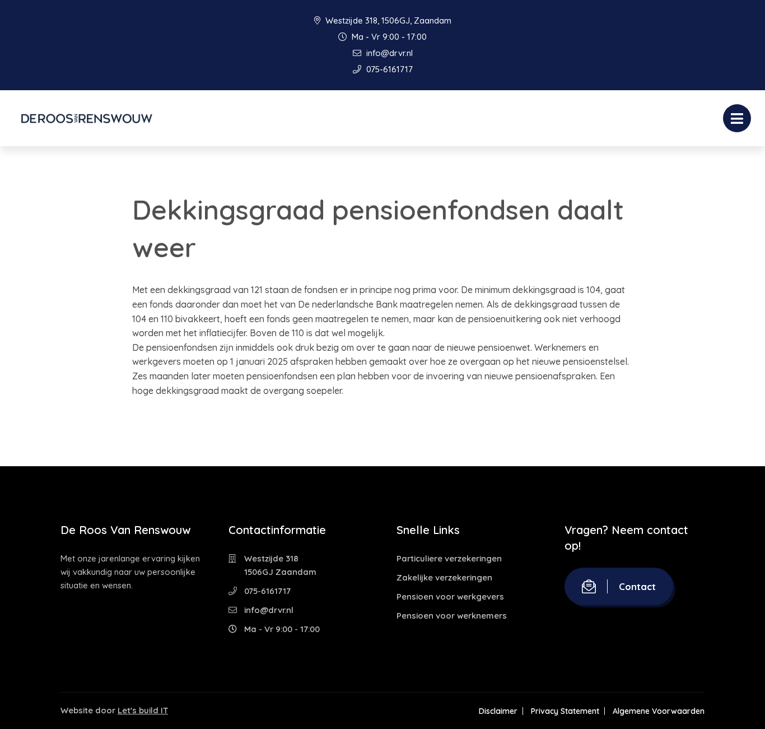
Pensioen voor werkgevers (450, 596)
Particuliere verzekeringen (449, 558)
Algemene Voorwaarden (659, 711)
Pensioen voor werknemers (452, 615)
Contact (637, 586)
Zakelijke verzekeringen (444, 577)
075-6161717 (388, 69)
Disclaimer (498, 711)
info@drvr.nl (388, 53)
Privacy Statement (565, 711)
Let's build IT (143, 710)
